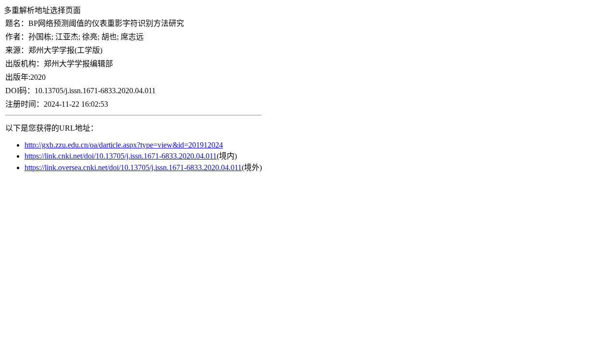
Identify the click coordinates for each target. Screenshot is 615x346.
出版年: (17, 77)
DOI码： (20, 90)
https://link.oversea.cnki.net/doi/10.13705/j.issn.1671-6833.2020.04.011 (133, 167)
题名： (16, 23)
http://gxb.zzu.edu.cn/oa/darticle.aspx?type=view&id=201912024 (124, 145)
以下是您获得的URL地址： (51, 128)
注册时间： (24, 104)
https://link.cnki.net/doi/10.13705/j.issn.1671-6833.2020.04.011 (121, 156)
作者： (16, 37)
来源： (16, 50)
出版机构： (24, 64)
